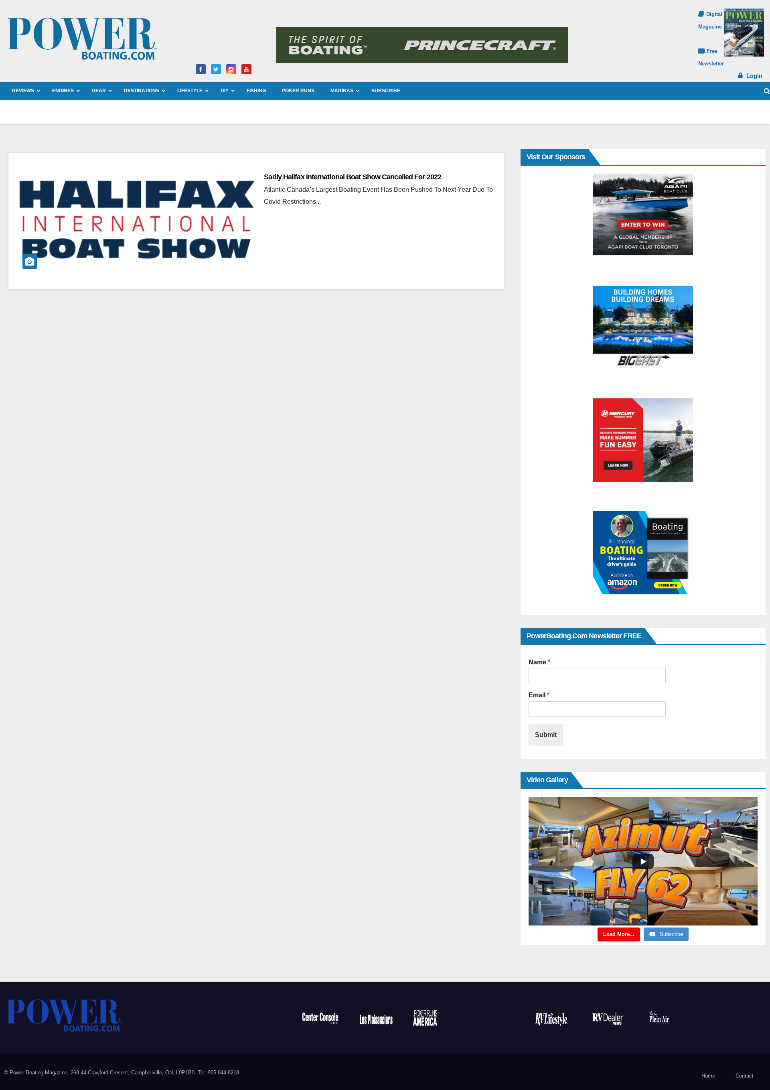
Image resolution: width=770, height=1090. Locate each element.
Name (539, 662)
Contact (745, 1076)
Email (539, 695)
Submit (546, 734)
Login (754, 75)
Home (708, 1076)
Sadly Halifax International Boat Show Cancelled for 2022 (352, 177)
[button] (767, 90)
